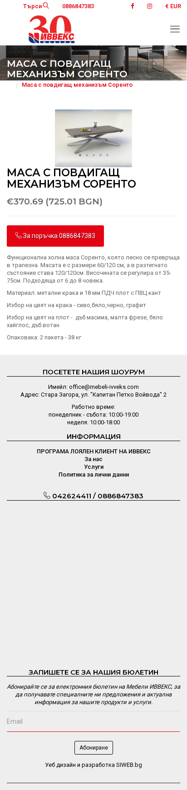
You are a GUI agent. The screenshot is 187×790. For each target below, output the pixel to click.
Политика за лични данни (94, 474)
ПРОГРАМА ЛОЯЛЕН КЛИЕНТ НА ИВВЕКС (94, 451)
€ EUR (173, 6)
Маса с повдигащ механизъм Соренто (77, 84)
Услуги (93, 466)
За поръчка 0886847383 (58, 235)
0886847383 (78, 6)
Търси (33, 6)
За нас (93, 459)
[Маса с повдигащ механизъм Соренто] (93, 137)
